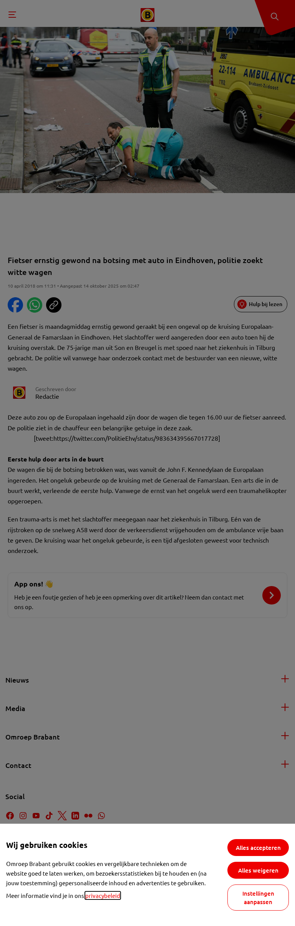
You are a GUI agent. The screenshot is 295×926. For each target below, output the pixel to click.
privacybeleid (102, 895)
